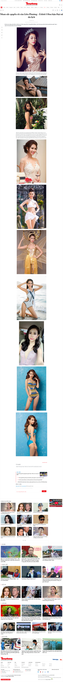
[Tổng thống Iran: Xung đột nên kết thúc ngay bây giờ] (39, 626)
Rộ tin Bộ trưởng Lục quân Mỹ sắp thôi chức (54, 632)
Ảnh (15, 662)
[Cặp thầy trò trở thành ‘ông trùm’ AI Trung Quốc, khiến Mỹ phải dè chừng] (8, 626)
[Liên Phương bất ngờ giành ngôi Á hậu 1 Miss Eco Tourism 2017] (43, 474)
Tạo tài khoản (23, 486)
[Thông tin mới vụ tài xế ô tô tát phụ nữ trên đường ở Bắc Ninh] (52, 552)
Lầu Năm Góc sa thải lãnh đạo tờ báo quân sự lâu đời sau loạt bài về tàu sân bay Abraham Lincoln (31, 619)
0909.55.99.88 (16, 670)
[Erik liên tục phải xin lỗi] (40, 507)
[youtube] (61, 0)
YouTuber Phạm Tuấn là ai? (29, 579)
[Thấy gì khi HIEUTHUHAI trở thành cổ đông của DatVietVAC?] (40, 531)
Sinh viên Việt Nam (34, 0)
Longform (30, 662)
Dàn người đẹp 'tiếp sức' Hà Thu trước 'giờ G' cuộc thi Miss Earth (31, 477)
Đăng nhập (17, 486)
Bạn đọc (50, 665)
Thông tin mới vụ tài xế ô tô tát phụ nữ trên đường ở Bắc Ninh (52, 559)
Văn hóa (41, 7)
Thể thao (32, 7)
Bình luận (2, 35)
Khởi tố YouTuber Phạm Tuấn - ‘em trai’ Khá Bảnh (9, 579)
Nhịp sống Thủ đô (17, 667)
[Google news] (48, 672)
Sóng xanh (11, 7)
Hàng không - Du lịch (4, 667)
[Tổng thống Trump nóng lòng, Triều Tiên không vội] (52, 611)
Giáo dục (48, 7)
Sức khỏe (18, 7)
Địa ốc (15, 7)
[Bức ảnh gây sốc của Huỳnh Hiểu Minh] (40, 519)
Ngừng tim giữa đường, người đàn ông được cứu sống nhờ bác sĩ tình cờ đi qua (31, 652)
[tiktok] (43, 672)
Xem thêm (61, 7)
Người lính (36, 7)
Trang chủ (1, 7)
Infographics (37, 662)
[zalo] (46, 672)
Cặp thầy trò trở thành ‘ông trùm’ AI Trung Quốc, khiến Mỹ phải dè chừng (8, 632)
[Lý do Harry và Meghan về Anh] (24, 531)
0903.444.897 (28, 670)
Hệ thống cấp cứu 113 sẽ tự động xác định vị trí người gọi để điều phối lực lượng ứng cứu (10, 652)
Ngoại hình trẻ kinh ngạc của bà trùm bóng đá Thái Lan (7, 513)
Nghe (2, 27)
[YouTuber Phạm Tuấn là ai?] (31, 572)
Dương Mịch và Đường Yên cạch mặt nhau (8, 537)
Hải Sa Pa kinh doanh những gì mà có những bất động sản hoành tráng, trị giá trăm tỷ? (52, 580)
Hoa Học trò (40, 0)
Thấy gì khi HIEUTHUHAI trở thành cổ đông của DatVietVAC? (40, 537)
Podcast (23, 662)
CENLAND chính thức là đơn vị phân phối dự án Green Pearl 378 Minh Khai (32, 481)
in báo (57, 10)
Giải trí (45, 7)
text (55, 10)
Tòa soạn (45, 0)
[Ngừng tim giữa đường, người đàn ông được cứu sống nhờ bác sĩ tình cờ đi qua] (31, 644)
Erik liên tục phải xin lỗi (38, 512)
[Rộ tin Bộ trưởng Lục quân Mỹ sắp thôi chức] (55, 626)
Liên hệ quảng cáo (16, 669)
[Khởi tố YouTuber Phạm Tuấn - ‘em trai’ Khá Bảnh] (11, 572)
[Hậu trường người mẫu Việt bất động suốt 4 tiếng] (24, 519)
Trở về (2, 38)
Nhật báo (9, 662)
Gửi (44, 491)
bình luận (59, 10)
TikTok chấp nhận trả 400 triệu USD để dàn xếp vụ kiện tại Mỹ (24, 632)
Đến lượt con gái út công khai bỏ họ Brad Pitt (24, 513)
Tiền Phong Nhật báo (26, 0)
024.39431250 (4, 672)
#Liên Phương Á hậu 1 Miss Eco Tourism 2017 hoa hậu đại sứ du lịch (28, 466)
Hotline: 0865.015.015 (18, 0)
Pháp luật (28, 7)
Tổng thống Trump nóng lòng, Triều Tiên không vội (51, 618)
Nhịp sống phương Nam (25, 667)
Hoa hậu (55, 7)
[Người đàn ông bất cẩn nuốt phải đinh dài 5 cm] (52, 644)
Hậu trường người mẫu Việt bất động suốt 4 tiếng (24, 525)
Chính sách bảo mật (55, 669)
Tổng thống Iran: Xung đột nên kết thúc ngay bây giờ (39, 632)
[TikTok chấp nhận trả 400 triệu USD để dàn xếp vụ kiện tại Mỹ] (24, 626)
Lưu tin (2, 32)
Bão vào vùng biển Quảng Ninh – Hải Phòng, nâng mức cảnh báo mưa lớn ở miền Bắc (10, 560)
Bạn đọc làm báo (6, 679)
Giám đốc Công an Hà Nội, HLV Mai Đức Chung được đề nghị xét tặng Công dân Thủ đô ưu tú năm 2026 (31, 560)
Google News (62, 10)
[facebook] (60, 0)
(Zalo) (20, 670)
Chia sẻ (2, 30)
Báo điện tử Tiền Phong (31, 4)
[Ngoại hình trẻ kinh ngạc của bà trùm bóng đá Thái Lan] (8, 507)
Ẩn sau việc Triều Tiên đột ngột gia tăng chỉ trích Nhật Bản (10, 618)
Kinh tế (7, 7)
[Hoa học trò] (61, 660)
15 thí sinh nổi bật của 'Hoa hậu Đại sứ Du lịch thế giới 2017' (30, 479)
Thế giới (21, 7)
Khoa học (51, 7)
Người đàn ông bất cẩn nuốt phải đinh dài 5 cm (52, 651)
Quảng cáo (50, 0)
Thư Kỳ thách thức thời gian (6, 524)
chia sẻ (53, 10)
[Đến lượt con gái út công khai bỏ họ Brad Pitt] (24, 507)
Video (58, 7)
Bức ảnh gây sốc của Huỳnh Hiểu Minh (39, 525)
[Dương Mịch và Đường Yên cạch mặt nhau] (8, 531)
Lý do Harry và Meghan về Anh (23, 536)
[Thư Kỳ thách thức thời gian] (8, 519)
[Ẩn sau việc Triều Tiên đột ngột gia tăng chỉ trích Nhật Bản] (11, 611)
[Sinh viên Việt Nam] (55, 660)
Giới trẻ (25, 7)
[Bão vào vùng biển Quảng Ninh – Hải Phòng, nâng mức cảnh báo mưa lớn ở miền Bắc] (11, 552)
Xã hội (4, 7)
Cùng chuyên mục (6, 501)
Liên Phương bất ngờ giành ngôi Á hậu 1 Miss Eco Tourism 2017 (28, 474)
